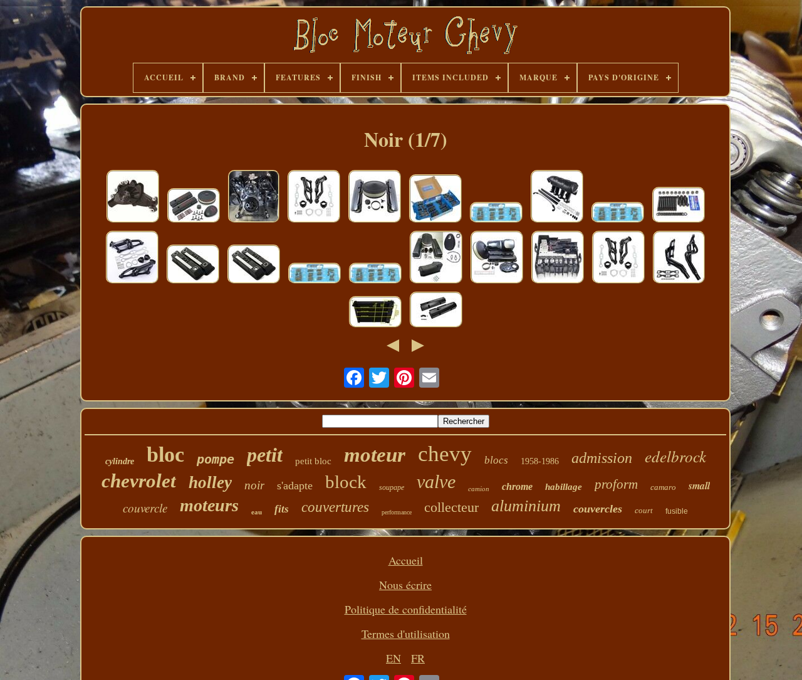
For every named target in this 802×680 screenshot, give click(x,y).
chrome (517, 486)
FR (418, 658)
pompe (215, 459)
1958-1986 (540, 461)
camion (478, 488)
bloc (165, 454)
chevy (445, 454)
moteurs (209, 505)
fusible (676, 511)
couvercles (597, 508)
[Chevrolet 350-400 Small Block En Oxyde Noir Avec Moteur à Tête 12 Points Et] (314, 274)
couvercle (145, 508)
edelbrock (675, 456)
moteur (374, 455)
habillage (563, 487)
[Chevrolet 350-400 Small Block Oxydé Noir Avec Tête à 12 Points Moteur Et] (618, 213)
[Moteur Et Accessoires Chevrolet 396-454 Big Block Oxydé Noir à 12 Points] (435, 200)
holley (210, 482)
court (644, 510)
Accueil (405, 560)
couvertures (335, 507)
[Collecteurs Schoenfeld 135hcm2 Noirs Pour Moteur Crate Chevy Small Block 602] (678, 258)
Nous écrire (405, 584)
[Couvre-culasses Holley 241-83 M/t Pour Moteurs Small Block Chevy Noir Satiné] (254, 265)
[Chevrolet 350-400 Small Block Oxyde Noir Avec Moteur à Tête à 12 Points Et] (496, 213)
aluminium (526, 506)
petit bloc (313, 461)
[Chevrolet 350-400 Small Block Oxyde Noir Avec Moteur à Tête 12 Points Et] (375, 274)
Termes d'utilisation (406, 633)
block (346, 482)
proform (616, 484)
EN (393, 658)
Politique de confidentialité (406, 609)
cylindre (119, 461)
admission (601, 458)
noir (254, 485)
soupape (391, 487)
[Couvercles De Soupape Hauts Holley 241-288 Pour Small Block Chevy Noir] (436, 311)
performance (397, 512)
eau (256, 512)
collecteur (451, 507)
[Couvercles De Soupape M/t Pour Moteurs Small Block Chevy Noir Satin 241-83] (193, 265)
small (699, 485)
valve (436, 481)
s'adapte (295, 485)
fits (281, 509)
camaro (663, 487)
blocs (496, 460)
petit (265, 455)
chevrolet (139, 481)
